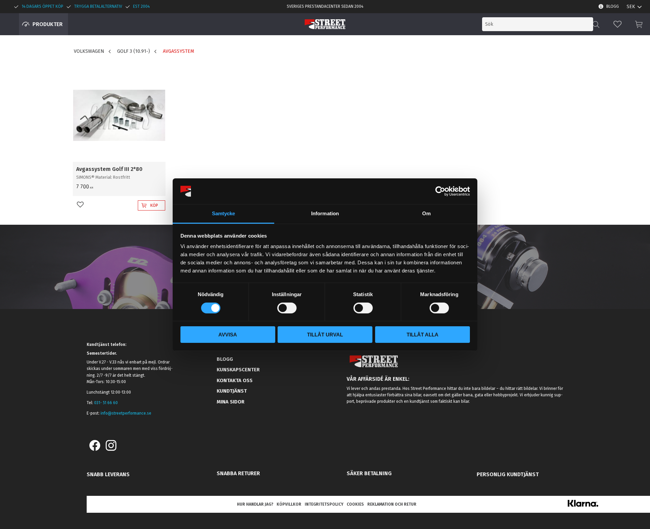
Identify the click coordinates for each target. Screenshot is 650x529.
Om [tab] (426, 213)
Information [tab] (325, 213)
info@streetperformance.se (126, 413)
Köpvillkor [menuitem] (289, 504)
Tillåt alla (422, 334)
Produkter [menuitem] (47, 24)
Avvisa (227, 334)
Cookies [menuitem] (355, 504)
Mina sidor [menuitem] (230, 402)
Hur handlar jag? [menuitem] (255, 504)
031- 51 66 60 (106, 402)
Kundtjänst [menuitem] (232, 391)
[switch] (287, 308)
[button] (617, 24)
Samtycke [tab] (223, 213)
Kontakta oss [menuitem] (235, 380)
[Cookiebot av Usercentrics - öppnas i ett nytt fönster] (440, 191)
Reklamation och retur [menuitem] (391, 504)
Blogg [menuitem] (612, 6)
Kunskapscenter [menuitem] (238, 370)
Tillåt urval (325, 334)
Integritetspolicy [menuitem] (324, 504)
